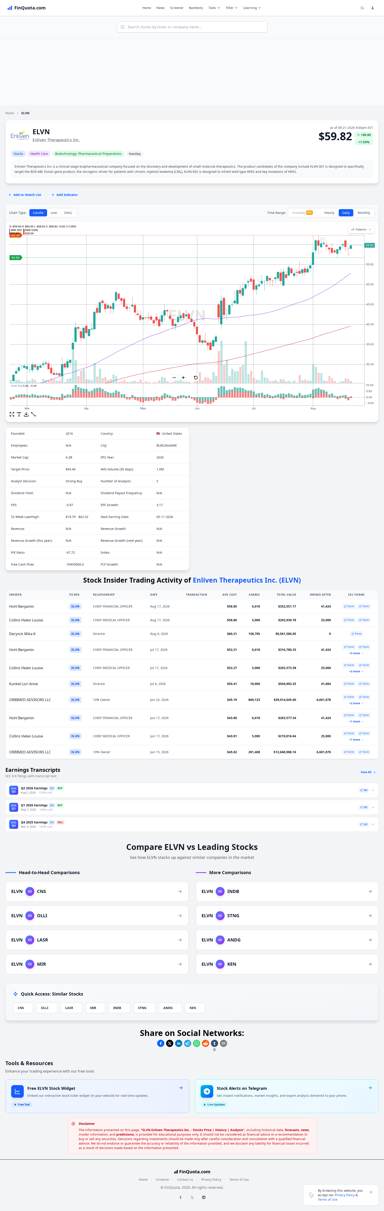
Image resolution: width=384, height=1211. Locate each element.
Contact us (185, 1179)
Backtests (196, 8)
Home (146, 8)
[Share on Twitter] (169, 1043)
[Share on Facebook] (160, 1043)
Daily (346, 213)
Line (54, 213)
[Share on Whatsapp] (196, 1043)
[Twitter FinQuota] (192, 1197)
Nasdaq (135, 153)
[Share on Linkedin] (178, 1043)
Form (350, 606)
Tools (212, 8)
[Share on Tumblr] (214, 1043)
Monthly (364, 213)
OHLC (68, 213)
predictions (125, 1134)
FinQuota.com (194, 1172)
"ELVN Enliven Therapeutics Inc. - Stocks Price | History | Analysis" (193, 1130)
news (305, 1130)
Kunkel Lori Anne (23, 683)
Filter (230, 8)
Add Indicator (67, 195)
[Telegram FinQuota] (203, 1197)
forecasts (292, 1130)
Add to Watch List (27, 195)
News (160, 8)
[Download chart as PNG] (26, 414)
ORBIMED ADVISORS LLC (30, 699)
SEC (366, 790)
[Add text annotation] (19, 414)
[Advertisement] (192, 71)
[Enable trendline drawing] (33, 414)
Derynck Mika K (22, 633)
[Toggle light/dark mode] (362, 8)
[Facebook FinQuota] (180, 1197)
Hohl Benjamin (21, 606)
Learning (250, 8)
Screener (177, 8)
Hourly (329, 213)
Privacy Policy (211, 1179)
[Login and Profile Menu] (372, 8)
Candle (38, 213)
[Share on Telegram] (187, 1043)
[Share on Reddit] (205, 1043)
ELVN (75, 606)
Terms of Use (239, 1179)
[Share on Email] (223, 1043)
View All (366, 772)
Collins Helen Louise (26, 620)
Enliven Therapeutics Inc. (56, 140)
